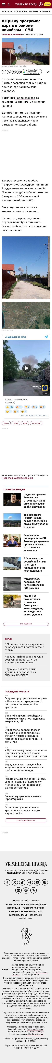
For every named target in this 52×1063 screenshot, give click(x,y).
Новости (7, 11)
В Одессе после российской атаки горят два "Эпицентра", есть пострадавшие (35, 564)
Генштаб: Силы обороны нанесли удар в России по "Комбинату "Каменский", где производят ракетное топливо (25, 783)
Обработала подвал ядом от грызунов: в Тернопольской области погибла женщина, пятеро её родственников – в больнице (23, 735)
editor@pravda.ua (34, 1034)
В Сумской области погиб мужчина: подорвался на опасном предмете (20, 672)
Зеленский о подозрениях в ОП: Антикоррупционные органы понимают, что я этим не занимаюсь (36, 543)
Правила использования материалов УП (26, 904)
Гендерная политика (33, 908)
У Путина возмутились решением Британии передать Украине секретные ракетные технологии (26, 753)
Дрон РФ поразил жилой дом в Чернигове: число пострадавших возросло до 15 (25, 718)
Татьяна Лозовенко (12, 34)
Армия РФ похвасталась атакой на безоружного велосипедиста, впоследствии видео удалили (33, 605)
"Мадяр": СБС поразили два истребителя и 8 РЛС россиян (34, 583)
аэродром (36, 423)
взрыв (6, 423)
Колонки (45, 11)
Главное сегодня (14, 489)
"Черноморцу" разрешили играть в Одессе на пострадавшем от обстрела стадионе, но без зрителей (26, 703)
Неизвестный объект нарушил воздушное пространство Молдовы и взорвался (24, 659)
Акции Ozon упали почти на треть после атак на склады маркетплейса (22, 810)
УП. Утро (33, 11)
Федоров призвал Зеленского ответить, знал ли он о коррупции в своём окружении (35, 500)
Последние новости (17, 691)
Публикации (20, 11)
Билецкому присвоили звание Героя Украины (23, 798)
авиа (25, 423)
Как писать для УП (18, 915)
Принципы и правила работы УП (25, 911)
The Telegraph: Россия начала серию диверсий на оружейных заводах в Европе (36, 521)
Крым (16, 423)
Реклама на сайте (21, 901)
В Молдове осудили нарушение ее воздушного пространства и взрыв (24, 647)
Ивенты (35, 901)
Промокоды (25, 919)
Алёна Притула (37, 1032)
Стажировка (36, 915)
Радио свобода (25, 97)
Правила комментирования (17, 478)
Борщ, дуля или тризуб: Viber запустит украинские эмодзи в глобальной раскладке (24, 767)
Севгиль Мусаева (35, 1029)
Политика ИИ (14, 908)
